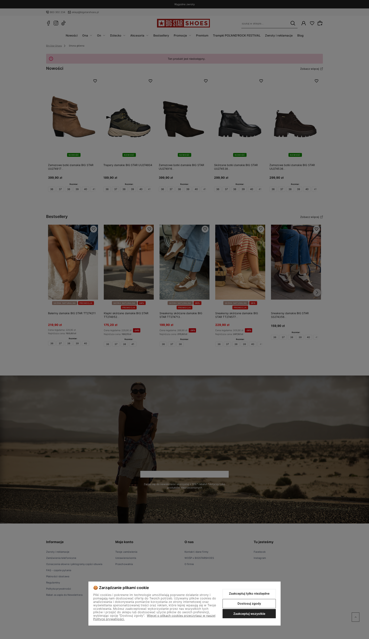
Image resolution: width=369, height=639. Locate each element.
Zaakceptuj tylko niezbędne (249, 593)
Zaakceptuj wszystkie (249, 614)
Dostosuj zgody (249, 603)
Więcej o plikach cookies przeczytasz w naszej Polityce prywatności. (154, 617)
